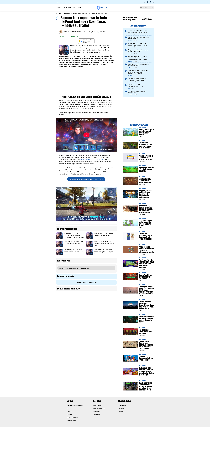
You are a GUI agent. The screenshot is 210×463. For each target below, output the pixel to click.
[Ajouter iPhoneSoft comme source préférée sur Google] (86, 41)
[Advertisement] (86, 81)
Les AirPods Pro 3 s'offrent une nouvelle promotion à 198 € (137, 79)
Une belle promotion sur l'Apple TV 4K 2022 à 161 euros (138, 92)
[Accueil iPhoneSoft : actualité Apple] (56, 13)
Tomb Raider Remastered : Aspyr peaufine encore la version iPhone (146, 145)
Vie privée (69, 414)
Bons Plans (67, 7)
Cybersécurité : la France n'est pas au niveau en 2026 (138, 65)
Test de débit (96, 411)
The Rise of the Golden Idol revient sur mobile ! (145, 331)
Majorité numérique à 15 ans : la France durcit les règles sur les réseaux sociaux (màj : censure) (137, 58)
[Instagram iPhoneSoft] (150, 2)
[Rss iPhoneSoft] (153, 2)
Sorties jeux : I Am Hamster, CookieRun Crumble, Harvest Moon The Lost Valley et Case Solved (146, 371)
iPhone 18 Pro (71, 2)
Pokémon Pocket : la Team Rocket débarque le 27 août (146, 157)
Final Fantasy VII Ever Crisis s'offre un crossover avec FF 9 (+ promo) (73, 252)
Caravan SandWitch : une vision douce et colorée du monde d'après (146, 319)
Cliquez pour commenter (86, 282)
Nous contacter (97, 405)
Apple (74, 7)
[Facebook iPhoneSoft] (147, 2)
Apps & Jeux (59, 7)
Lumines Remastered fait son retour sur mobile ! (146, 358)
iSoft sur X (121, 411)
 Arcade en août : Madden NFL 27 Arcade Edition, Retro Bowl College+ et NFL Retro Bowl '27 (146, 305)
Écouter (102, 31)
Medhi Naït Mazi (69, 31)
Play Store (74, 36)
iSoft (68, 408)
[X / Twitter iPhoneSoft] (145, 2)
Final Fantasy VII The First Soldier (92, 159)
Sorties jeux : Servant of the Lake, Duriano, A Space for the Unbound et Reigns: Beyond (146, 209)
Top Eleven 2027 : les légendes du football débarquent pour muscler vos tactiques (146, 263)
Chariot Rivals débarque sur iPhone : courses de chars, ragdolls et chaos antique (146, 344)
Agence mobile (122, 405)
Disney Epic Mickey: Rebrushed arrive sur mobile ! (146, 276)
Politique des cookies (72, 417)
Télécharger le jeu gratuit (86, 179)
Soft (105, 8)
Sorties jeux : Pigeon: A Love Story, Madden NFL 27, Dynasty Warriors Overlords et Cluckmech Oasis (146, 290)
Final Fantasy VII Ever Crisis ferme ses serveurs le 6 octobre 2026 (104, 243)
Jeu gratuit (64, 36)
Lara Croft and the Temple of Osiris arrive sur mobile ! (145, 180)
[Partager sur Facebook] (57, 20)
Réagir (95, 31)
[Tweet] (57, 17)
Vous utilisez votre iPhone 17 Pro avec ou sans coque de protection (138, 31)
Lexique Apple (96, 414)
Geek (79, 7)
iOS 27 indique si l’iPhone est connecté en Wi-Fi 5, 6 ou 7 (136, 85)
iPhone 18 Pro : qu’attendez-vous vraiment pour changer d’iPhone (137, 44)
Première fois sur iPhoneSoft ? (75, 405)
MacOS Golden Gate (85, 2)
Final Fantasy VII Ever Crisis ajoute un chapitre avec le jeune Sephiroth (104, 252)
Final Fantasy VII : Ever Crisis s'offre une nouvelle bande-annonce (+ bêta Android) (74, 235)
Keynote (58, 2)
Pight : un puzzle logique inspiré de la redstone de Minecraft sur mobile (146, 249)
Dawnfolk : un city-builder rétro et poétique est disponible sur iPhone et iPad (145, 194)
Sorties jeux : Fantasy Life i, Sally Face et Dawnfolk (146, 169)
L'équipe (69, 411)
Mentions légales (71, 420)
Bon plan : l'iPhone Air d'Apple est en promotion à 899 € (138, 38)
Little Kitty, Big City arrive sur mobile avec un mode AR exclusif (145, 223)
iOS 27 (77, 2)
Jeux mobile (61, 13)
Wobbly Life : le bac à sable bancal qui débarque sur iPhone (146, 131)
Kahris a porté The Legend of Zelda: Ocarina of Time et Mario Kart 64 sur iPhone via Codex (145, 386)
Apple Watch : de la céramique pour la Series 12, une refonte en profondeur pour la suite (138, 72)
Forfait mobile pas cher (99, 408)
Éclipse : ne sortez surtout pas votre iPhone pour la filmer (138, 50)
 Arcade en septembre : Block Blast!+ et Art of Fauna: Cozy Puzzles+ (146, 236)
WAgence (121, 408)
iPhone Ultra (64, 2)
